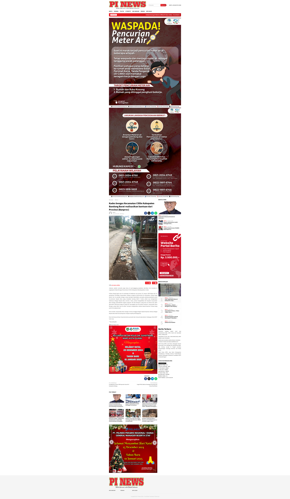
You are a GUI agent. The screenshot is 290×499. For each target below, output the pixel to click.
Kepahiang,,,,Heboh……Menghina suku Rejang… (171, 305)
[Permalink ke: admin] (110, 213)
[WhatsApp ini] (155, 213)
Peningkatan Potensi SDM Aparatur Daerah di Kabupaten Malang (119, 384)
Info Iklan (134, 490)
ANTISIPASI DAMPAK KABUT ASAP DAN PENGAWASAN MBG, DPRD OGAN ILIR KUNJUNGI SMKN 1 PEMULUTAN (169, 333)
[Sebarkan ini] (145, 213)
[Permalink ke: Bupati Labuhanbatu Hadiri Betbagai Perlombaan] (133, 398)
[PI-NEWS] (128, 5)
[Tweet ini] (149, 213)
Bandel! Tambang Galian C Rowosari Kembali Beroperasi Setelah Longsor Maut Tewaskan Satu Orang (149, 420)
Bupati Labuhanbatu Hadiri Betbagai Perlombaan (132, 404)
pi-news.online (116, 285)
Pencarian (163, 5)
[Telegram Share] (152, 213)
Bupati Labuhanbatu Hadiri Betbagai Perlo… (171, 223)
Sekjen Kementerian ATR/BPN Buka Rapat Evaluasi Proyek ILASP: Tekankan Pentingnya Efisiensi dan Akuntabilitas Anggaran (149, 405)
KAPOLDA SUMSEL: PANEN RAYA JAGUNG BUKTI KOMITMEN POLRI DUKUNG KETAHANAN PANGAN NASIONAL (116, 420)
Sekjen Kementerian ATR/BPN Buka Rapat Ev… (171, 228)
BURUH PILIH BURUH (170, 322)
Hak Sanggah (112, 490)
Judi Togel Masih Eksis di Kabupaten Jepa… (171, 300)
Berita (159, 215)
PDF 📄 (155, 283)
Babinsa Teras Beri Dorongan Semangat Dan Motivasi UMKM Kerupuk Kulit (133, 420)
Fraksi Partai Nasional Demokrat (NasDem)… (166, 217)
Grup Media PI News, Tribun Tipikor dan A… (172, 311)
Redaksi (122, 490)
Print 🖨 (148, 283)
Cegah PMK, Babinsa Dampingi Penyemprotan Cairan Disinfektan (147, 384)
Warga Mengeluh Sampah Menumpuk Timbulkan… (171, 317)
